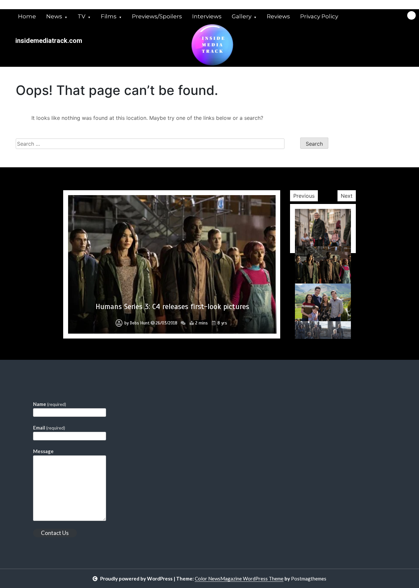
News (54, 16)
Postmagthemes (308, 578)
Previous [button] (304, 196)
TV (81, 16)
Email (49, 428)
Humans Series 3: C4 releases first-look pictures (172, 306)
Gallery (241, 16)
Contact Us (55, 532)
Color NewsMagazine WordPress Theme (239, 578)
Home (27, 16)
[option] (172, 264)
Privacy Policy (319, 16)
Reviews (278, 16)
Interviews (207, 16)
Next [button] (347, 196)
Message (43, 451)
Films (109, 16)
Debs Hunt (140, 323)
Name (49, 404)
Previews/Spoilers (157, 16)
